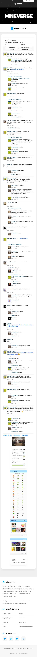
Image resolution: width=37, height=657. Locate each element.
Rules (4, 626)
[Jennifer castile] (23, 530)
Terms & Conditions (26, 626)
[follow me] (18, 544)
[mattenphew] (23, 549)
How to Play (6, 613)
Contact (5, 622)
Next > (26, 435)
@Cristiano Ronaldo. (16, 60)
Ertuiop (9, 164)
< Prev (5, 435)
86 (24, 520)
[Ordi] (18, 530)
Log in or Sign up (28, 0)
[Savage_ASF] (13, 549)
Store (21, 613)
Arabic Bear (11, 73)
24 (23, 435)
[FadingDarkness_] (23, 544)
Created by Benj (23, 653)
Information (25, 49)
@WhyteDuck (24, 238)
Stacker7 (13, 83)
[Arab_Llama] (18, 525)
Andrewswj (10, 289)
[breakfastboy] (13, 530)
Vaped (9, 227)
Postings (11, 49)
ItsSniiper (14, 185)
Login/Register (8, 618)
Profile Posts (11, 47)
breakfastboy (11, 53)
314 (24, 453)
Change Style (13, 653)
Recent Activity (25, 47)
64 (24, 539)
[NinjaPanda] (13, 544)
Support (22, 618)
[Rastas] (18, 549)
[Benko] (23, 525)
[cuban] (13, 525)
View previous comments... (15, 76)
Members (22, 622)
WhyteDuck (14, 270)
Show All (24, 535)
